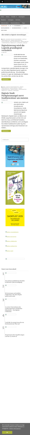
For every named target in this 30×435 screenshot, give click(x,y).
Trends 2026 (4, 25)
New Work (4, 30)
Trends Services (24, 41)
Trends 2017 (13, 42)
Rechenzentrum (16, 28)
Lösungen (10, 20)
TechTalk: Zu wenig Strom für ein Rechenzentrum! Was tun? (14, 323)
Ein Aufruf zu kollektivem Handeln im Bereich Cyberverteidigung (15, 281)
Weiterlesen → (6, 79)
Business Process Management (13, 39)
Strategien (22, 17)
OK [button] (7, 432)
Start (2, 17)
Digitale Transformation (12, 87)
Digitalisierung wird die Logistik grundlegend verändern (12, 48)
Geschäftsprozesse (15, 41)
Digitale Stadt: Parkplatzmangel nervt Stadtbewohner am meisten (14, 95)
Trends (13, 17)
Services (18, 20)
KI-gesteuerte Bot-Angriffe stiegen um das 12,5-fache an (14, 335)
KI (10, 25)
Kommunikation (15, 23)
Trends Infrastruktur (16, 40)
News (7, 17)
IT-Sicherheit (17, 25)
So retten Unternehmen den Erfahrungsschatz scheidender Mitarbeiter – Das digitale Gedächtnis (13, 309)
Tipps (23, 23)
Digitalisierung (5, 28)
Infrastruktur (5, 23)
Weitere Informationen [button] (15, 428)
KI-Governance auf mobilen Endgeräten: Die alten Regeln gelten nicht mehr (13, 294)
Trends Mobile (14, 89)
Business (3, 20)
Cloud (25, 28)
